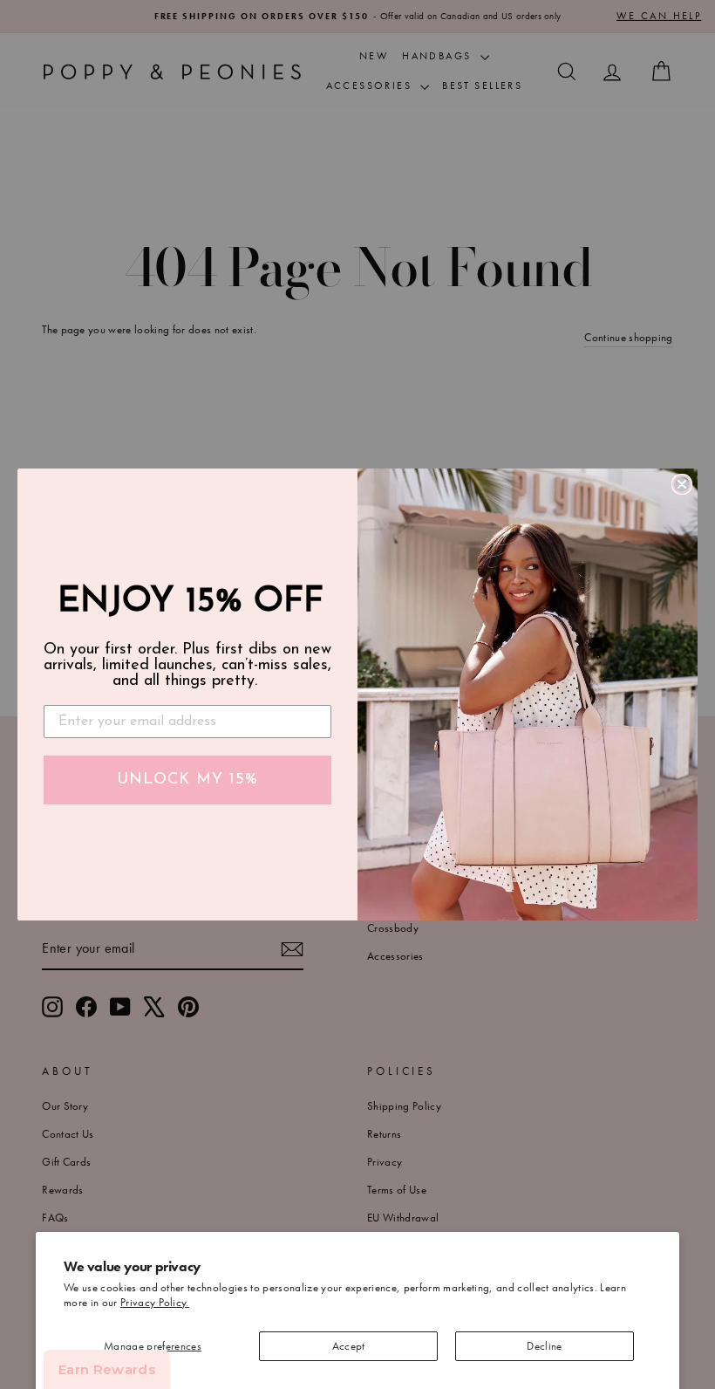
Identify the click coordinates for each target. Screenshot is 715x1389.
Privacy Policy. (154, 1302)
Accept (348, 1345)
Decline (544, 1345)
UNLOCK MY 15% (187, 780)
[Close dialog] (682, 484)
